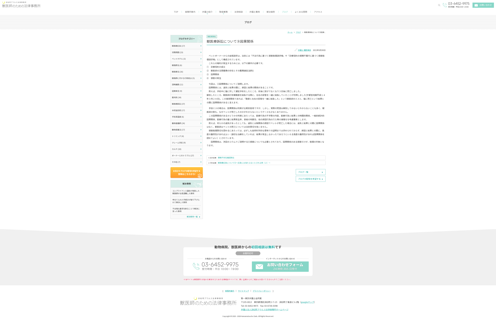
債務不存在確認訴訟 (226, 157)
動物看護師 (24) (178, 123)
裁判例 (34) (176, 97)
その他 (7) (176, 162)
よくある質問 (301, 11)
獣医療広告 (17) (178, 45)
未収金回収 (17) (178, 110)
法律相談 (238, 11)
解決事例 (271, 11)
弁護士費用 (254, 11)
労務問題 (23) (177, 52)
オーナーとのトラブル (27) (183, 155)
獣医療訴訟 (212, 36)
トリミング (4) (178, 136)
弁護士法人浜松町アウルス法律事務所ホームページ (264, 309)
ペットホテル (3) (179, 58)
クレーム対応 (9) (179, 142)
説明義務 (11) (177, 84)
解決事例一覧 (192, 216)
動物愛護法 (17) (178, 129)
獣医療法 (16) (177, 71)
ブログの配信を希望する (309, 178)
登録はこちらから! (186, 172)
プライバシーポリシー (262, 291)
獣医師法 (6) (177, 65)
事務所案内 (190, 11)
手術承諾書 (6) (178, 116)
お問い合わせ (485, 4)
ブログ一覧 (303, 171)
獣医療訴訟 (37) (178, 103)
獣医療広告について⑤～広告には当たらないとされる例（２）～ (244, 162)
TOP (176, 11)
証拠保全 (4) (177, 91)
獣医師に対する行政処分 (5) (183, 78)
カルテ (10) (176, 149)
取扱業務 (223, 11)
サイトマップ (243, 291)
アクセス (318, 11)
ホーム (290, 32)
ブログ (285, 11)
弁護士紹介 (207, 11)
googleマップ (307, 302)
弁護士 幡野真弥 (304, 50)
